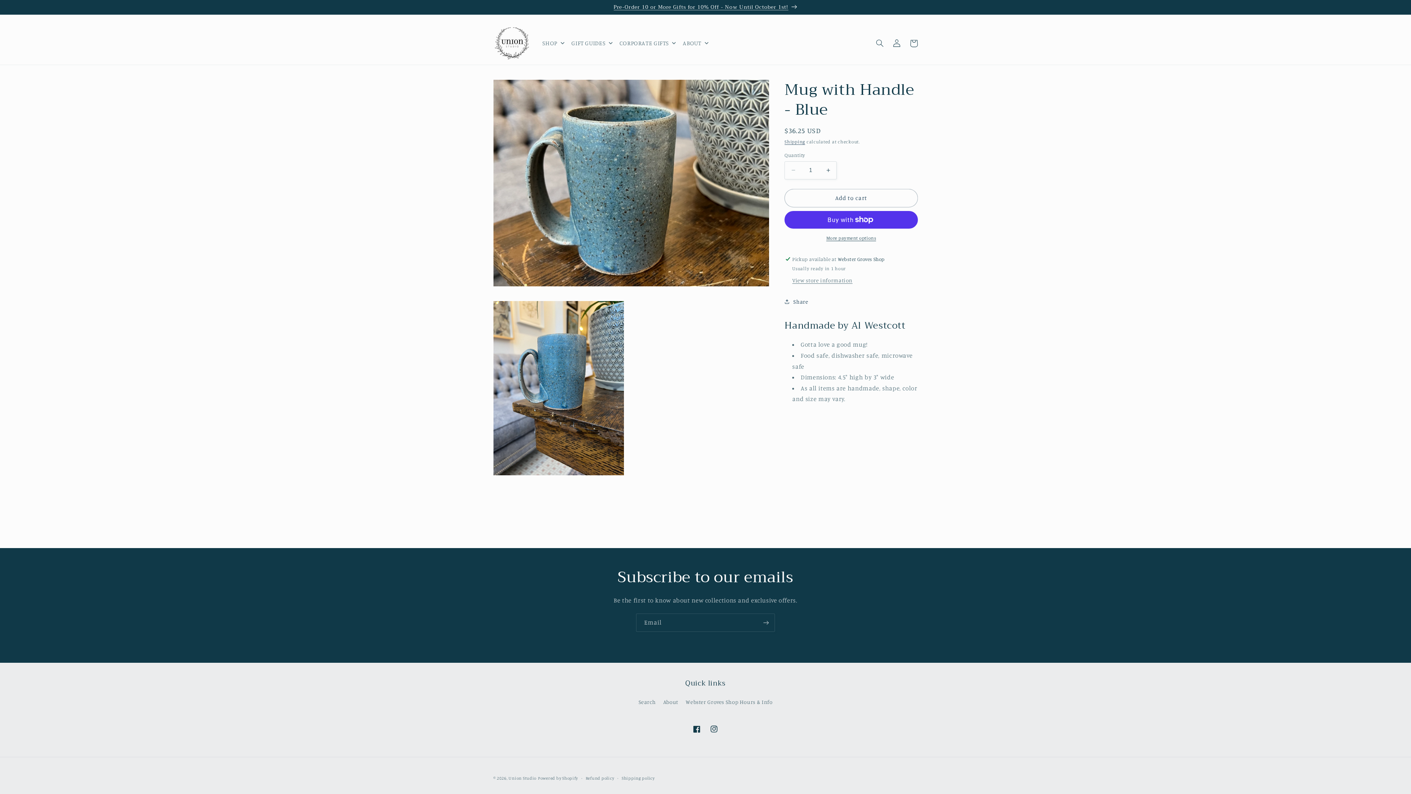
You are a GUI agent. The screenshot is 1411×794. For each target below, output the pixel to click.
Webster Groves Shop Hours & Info (729, 702)
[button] (880, 43)
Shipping (795, 141)
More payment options (851, 238)
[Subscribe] (766, 623)
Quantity (795, 155)
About (670, 702)
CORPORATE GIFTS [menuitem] (644, 43)
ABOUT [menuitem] (692, 43)
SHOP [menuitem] (549, 43)
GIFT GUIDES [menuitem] (588, 43)
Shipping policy (638, 778)
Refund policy (600, 778)
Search (647, 702)
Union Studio (522, 778)
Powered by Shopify (558, 778)
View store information (822, 280)
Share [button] (800, 301)
